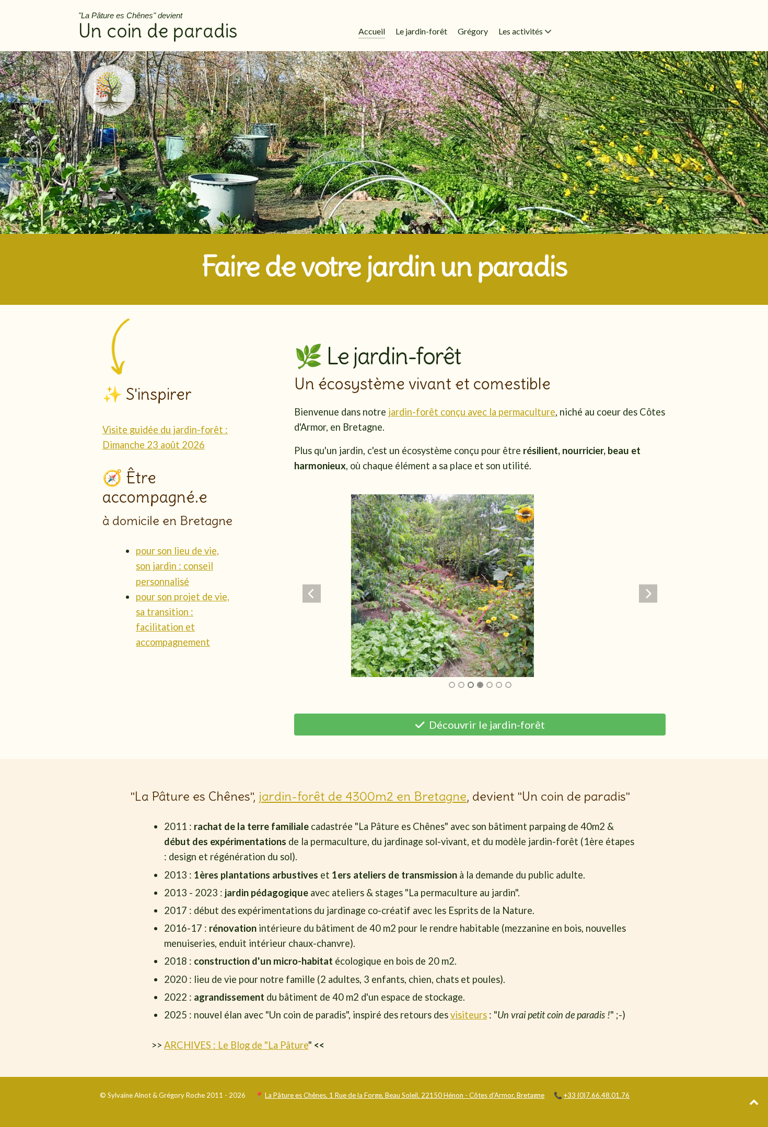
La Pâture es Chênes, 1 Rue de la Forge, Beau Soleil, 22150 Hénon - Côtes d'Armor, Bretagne (404, 1095)
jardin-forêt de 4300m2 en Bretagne (363, 796)
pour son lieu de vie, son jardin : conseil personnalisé (177, 566)
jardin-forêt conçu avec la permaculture (471, 412)
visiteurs (468, 1015)
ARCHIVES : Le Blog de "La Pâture (236, 1045)
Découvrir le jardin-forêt (486, 724)
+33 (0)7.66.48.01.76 (597, 1095)
